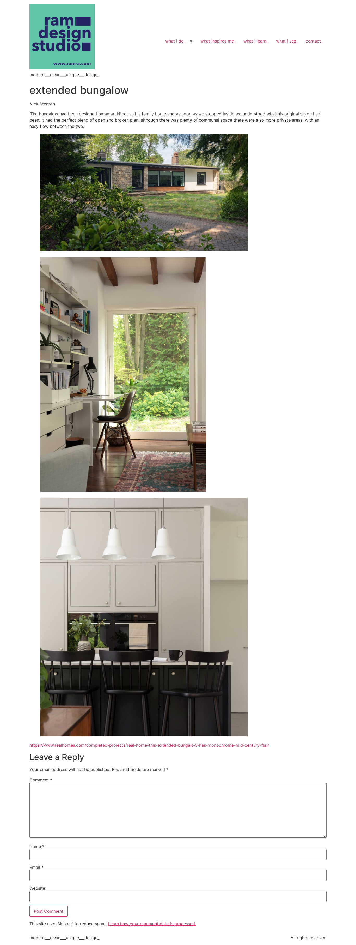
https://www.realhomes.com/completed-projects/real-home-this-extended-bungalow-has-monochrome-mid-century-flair (149, 745)
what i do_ (175, 41)
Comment (40, 780)
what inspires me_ (218, 41)
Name (36, 846)
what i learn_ (255, 41)
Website (37, 888)
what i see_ (287, 41)
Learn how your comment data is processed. (152, 923)
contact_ (314, 41)
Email (36, 867)
